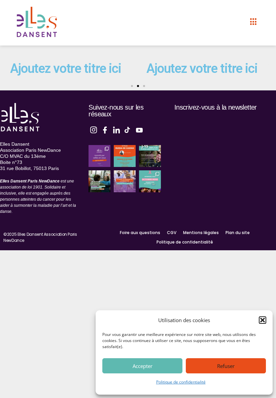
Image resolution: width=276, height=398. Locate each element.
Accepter (142, 366)
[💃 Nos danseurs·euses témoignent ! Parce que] (99, 156)
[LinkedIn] (116, 129)
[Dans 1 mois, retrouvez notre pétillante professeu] (125, 156)
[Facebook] (105, 129)
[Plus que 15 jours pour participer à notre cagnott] (150, 156)
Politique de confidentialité (181, 382)
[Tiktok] (128, 129)
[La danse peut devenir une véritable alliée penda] (99, 181)
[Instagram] (93, 129)
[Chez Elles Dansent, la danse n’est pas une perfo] (125, 181)
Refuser (226, 366)
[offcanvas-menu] (253, 22)
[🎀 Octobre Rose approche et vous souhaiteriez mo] (150, 181)
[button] (262, 320)
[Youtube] (139, 129)
